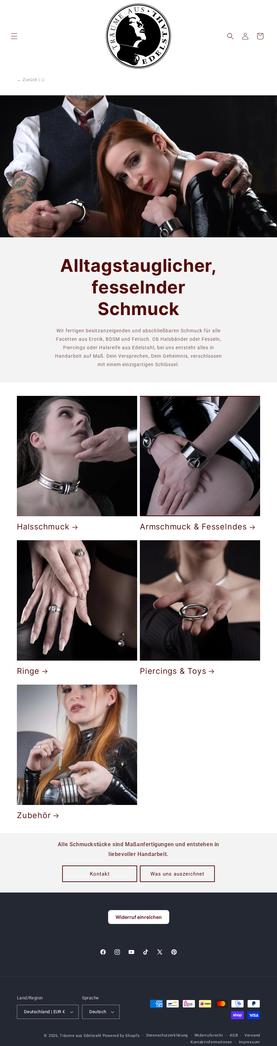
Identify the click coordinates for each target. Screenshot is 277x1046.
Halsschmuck (43, 526)
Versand (252, 1035)
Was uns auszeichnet (177, 874)
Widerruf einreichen (139, 917)
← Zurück (27, 79)
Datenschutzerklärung (167, 1035)
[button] (14, 36)
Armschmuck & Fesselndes (193, 526)
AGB (234, 1035)
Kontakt (100, 874)
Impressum (249, 1042)
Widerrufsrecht (209, 1035)
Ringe (28, 671)
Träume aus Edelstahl (80, 1035)
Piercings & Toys (173, 671)
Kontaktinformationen (211, 1042)
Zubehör (34, 815)
